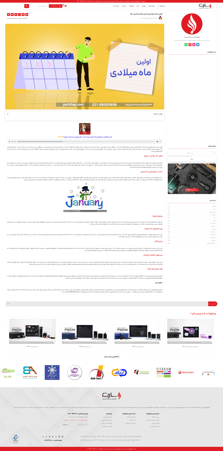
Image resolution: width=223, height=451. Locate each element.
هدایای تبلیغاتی (154, 426)
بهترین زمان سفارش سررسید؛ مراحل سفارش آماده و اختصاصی (189, 304)
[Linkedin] (197, 44)
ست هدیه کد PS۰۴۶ (138, 346)
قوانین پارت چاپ (107, 426)
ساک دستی (132, 420)
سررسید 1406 (155, 417)
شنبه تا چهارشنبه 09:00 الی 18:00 (78, 417)
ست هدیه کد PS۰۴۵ (85, 346)
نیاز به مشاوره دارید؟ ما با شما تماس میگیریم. (76, 420)
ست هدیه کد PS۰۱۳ (32, 346)
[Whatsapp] (186, 44)
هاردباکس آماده (131, 417)
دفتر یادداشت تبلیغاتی (153, 420)
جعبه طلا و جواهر (131, 423)
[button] (26, 14)
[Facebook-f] (56, 436)
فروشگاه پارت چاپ (106, 423)
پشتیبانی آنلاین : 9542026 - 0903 (78, 414)
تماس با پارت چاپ (107, 420)
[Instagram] (189, 44)
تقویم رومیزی (155, 423)
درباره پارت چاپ (107, 417)
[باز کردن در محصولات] (158, 6)
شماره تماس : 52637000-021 (53, 440)
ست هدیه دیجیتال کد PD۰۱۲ (190, 346)
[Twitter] (49, 436)
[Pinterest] (62, 436)
